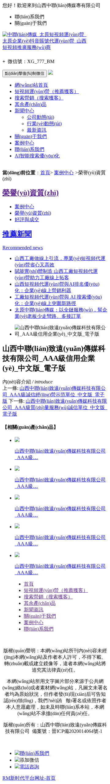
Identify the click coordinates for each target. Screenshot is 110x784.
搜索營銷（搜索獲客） (39, 97)
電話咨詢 (29, 766)
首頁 (45, 172)
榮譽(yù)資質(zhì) (33, 213)
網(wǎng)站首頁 (31, 85)
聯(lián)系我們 (29, 149)
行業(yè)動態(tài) (44, 123)
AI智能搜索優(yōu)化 (37, 155)
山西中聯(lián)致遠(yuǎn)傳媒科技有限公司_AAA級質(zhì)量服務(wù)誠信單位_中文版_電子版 (54, 407)
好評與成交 (27, 219)
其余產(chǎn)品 (30, 104)
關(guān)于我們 (31, 136)
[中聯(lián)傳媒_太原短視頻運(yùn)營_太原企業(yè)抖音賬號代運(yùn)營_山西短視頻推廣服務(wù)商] (44, 47)
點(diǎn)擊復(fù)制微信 (24, 73)
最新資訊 (36, 130)
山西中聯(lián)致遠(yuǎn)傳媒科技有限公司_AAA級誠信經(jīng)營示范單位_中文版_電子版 (54, 395)
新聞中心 (24, 110)
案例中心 (24, 142)
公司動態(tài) (40, 117)
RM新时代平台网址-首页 (29, 778)
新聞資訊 (33, 609)
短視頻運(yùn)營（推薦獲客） (47, 91)
